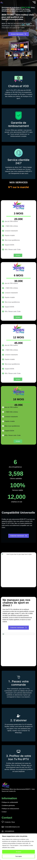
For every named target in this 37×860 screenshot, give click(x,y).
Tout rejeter (18, 856)
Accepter (18, 851)
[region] (18, 846)
